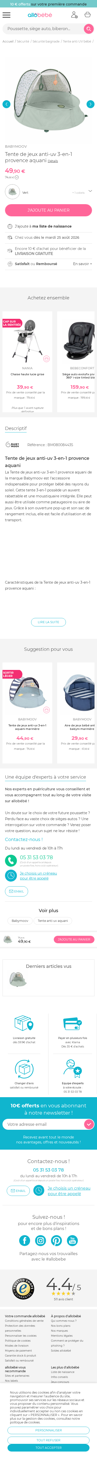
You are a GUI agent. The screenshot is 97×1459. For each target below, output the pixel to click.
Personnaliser (48, 1430)
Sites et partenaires (17, 1375)
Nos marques (59, 1330)
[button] (6, 104)
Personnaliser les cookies (21, 1335)
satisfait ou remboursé (24, 1085)
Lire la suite (48, 622)
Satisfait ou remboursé (19, 1360)
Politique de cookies (18, 1340)
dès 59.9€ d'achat (24, 1040)
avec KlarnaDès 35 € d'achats (72, 1042)
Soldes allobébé (61, 1350)
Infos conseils (59, 1377)
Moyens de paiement (18, 1350)
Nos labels (11, 1380)
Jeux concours (60, 1382)
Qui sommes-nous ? (64, 1320)
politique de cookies (25, 1422)
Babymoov (16, 146)
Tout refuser (48, 1440)
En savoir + (82, 264)
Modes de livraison (17, 1345)
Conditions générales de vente (24, 1320)
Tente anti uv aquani (53, 921)
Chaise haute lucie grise (27, 374)
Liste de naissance (62, 1372)
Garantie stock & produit (20, 1355)
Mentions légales (62, 1335)
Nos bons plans (60, 1325)
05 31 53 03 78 (73, 1091)
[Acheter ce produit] (46, 359)
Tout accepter (49, 1448)
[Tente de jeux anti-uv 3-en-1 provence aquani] (17, 979)
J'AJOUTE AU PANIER (74, 939)
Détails (53, 161)
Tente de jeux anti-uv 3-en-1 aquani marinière (27, 727)
